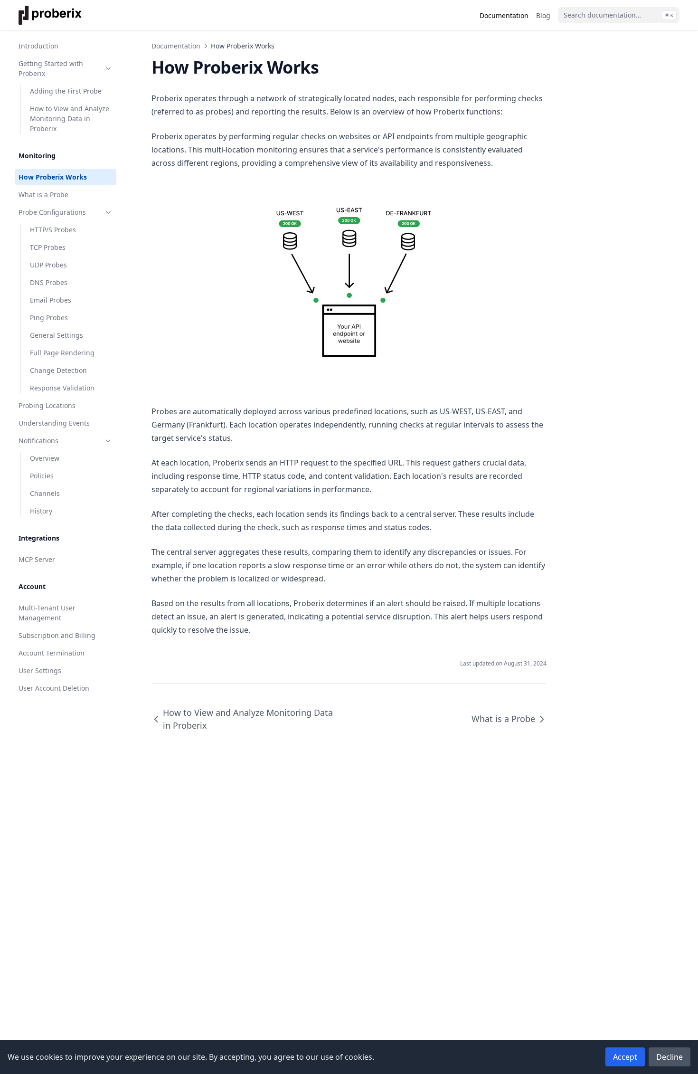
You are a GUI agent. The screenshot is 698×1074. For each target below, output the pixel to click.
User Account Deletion (54, 688)
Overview (44, 458)
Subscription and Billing (57, 635)
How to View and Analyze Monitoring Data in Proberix (69, 118)
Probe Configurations (52, 212)
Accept (625, 1057)
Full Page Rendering (62, 352)
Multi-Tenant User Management (47, 612)
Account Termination (52, 652)
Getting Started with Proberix (51, 68)
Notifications (38, 440)
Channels (45, 493)
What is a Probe (43, 194)
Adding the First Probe (66, 90)
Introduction (38, 45)
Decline (669, 1057)
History (41, 510)
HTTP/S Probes (53, 229)
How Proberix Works (53, 176)
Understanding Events (54, 423)
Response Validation (62, 387)
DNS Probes (48, 282)
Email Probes (50, 299)
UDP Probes (48, 264)
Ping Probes (49, 317)
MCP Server (37, 559)
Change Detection (58, 370)
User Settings (40, 670)
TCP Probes (48, 247)
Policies (42, 475)
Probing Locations (47, 405)
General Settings (56, 335)
